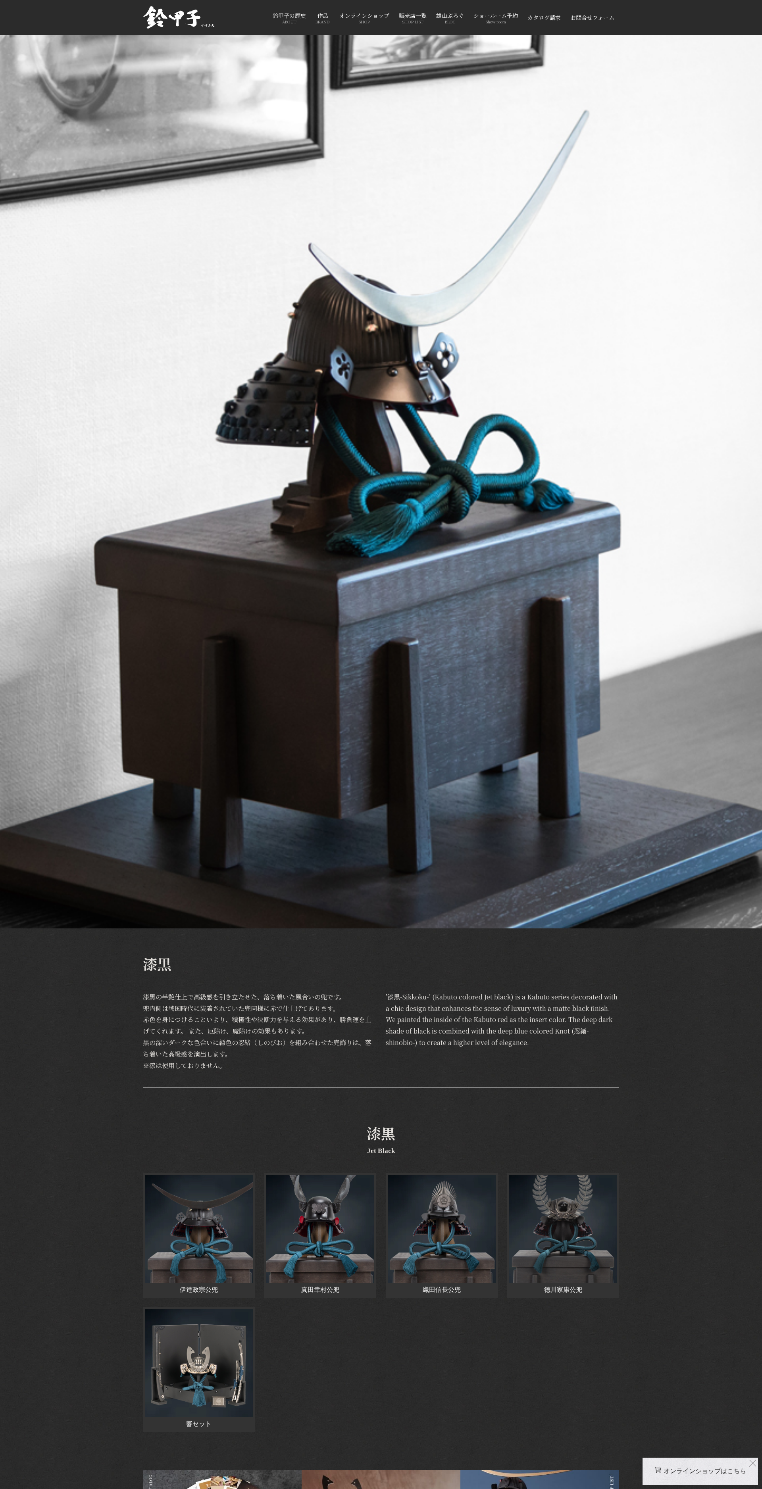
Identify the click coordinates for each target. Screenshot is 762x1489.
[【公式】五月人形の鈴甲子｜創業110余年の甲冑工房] (179, 17)
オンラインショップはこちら (705, 1471)
